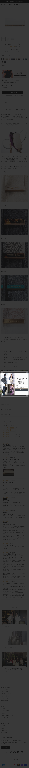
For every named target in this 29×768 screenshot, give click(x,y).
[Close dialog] (28, 373)
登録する (21, 389)
